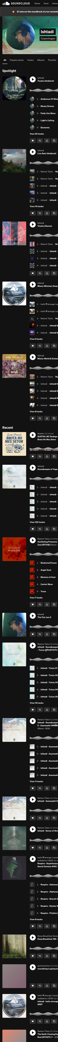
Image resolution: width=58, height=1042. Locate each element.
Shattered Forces (49, 562)
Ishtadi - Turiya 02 (49, 675)
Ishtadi (44, 185)
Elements (45, 127)
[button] (33, 79)
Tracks (30, 60)
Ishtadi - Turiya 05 (49, 696)
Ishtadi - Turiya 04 (49, 689)
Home (37, 3)
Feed (46, 3)
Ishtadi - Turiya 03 (49, 682)
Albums (40, 60)
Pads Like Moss (48, 113)
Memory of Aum (48, 577)
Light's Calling (47, 120)
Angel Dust (46, 570)
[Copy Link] (54, 140)
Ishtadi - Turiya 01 (49, 668)
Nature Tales (47, 171)
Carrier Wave (47, 584)
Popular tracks (17, 60)
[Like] (33, 140)
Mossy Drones (47, 106)
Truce (43, 591)
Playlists (52, 60)
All (5, 60)
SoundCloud (16, 3)
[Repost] (40, 140)
